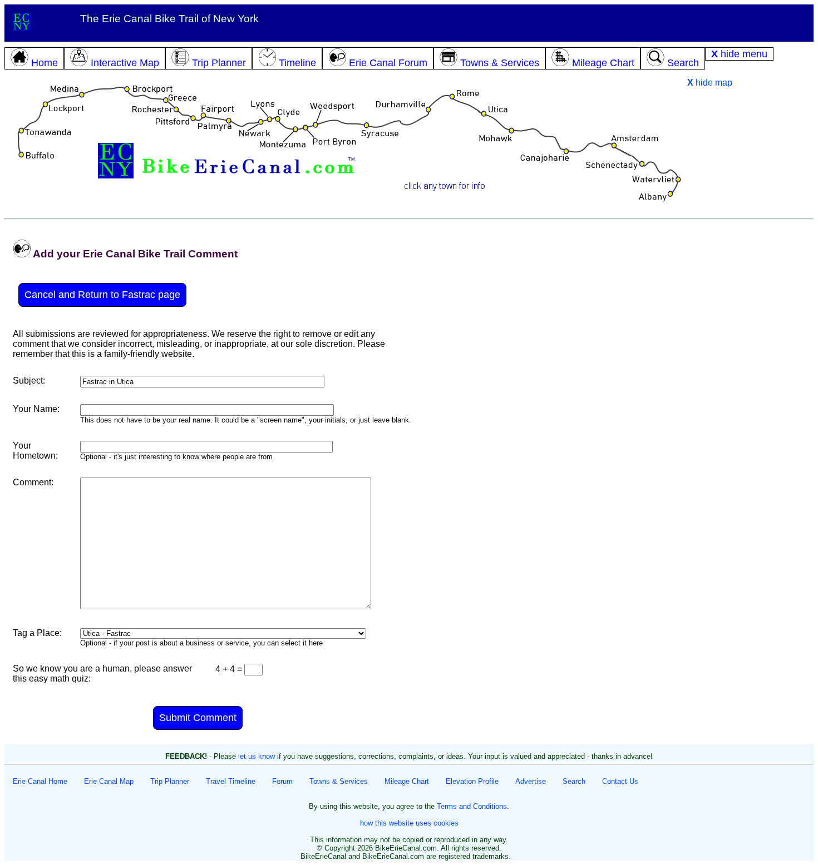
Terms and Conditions (472, 806)
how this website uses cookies (409, 823)
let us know (256, 756)
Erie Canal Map (109, 781)
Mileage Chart (407, 781)
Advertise (530, 781)
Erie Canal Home (40, 781)
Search (574, 781)
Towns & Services (338, 781)
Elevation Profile (472, 781)
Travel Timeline (230, 781)
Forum (282, 781)
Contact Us (620, 781)
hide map (709, 82)
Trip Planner (169, 781)
